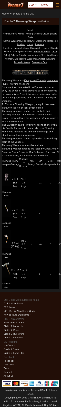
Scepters (7, 48)
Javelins (21, 44)
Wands (54, 48)
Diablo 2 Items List (23, 13)
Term (6, 368)
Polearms (39, 44)
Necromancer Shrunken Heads (43, 55)
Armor (29, 33)
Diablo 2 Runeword (14, 333)
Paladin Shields (18, 55)
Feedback (9, 360)
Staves (26, 48)
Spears (17, 48)
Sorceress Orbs (39, 62)
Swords (35, 48)
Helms (21, 33)
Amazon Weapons (46, 59)
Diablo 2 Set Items (13, 337)
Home (5, 13)
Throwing (44, 48)
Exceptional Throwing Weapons (41, 80)
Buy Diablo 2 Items (14, 322)
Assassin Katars (22, 62)
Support (8, 372)
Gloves (46, 33)
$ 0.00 (44, 4)
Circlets (30, 30)
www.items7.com (14, 390)
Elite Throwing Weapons (16, 83)
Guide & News (11, 349)
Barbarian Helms (42, 51)
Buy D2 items (51, 405)
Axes (23, 41)
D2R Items (9, 307)
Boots (54, 33)
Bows (31, 41)
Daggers (52, 41)
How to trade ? (17, 314)
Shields (37, 33)
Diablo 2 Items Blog (14, 353)
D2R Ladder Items (13, 303)
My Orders (9, 345)
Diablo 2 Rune (11, 330)
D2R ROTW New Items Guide (19, 311)
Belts (30, 37)
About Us (8, 375)
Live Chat (9, 364)
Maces (30, 44)
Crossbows (41, 41)
